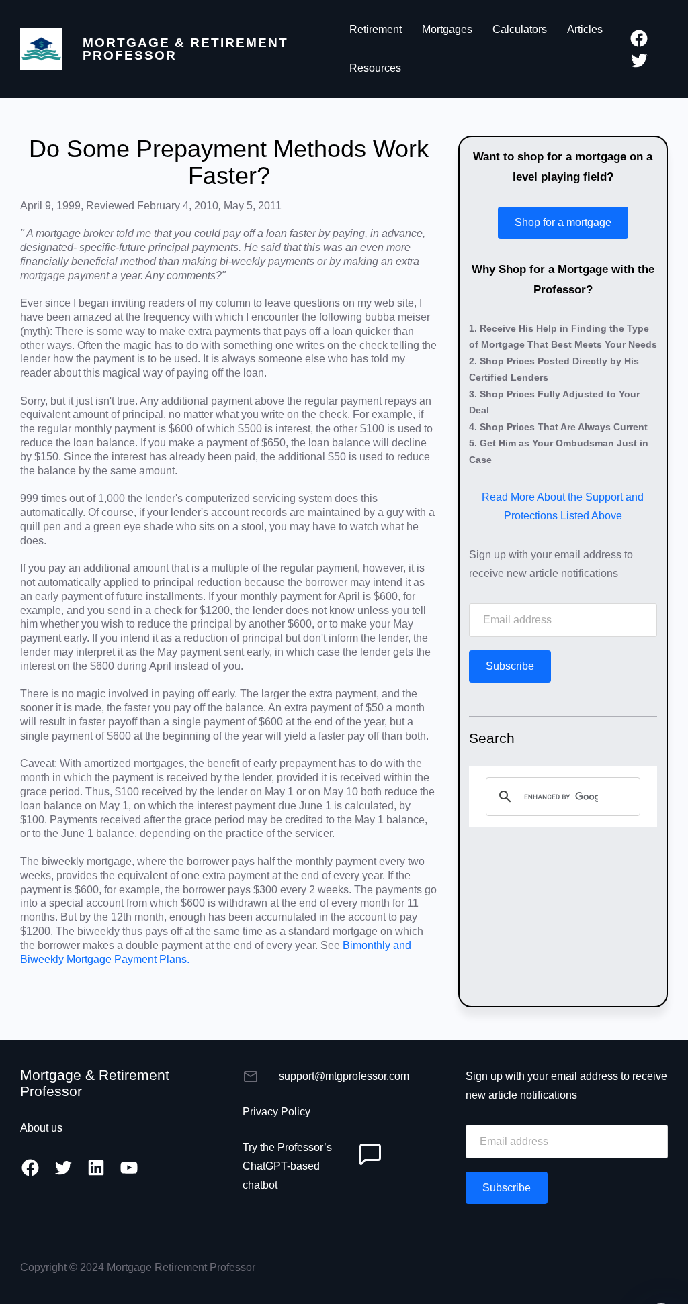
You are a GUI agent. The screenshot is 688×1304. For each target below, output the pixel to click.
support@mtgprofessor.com (344, 1076)
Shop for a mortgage (563, 222)
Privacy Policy (276, 1111)
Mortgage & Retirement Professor (185, 49)
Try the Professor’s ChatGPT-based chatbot (287, 1166)
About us (41, 1128)
